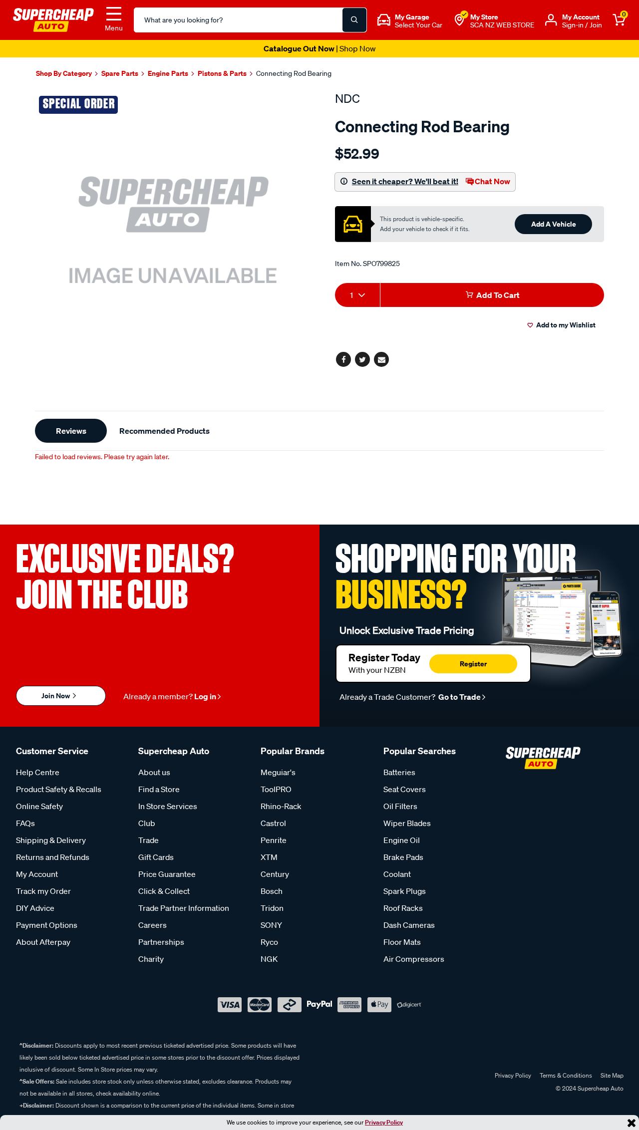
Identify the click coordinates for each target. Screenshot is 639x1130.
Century (275, 874)
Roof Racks (403, 908)
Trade (148, 840)
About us (154, 772)
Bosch (272, 891)
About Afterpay (43, 942)
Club (146, 823)
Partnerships (161, 942)
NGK (269, 959)
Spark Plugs (404, 891)
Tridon (272, 908)
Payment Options (46, 925)
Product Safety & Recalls (58, 789)
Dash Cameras (409, 925)
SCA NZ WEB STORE (502, 24)
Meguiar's (278, 772)
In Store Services (167, 806)
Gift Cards (156, 857)
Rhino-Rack (281, 806)
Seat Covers (404, 789)
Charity (151, 959)
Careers (152, 925)
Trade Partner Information (183, 908)
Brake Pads (403, 857)
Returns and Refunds (52, 857)
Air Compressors (413, 959)
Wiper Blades (407, 823)
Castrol (273, 823)
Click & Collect (164, 891)
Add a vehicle (553, 224)
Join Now (56, 695)
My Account (37, 874)
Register (473, 663)
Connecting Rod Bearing (293, 73)
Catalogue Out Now (320, 48)
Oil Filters (400, 806)
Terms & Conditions (566, 1075)
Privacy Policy (384, 1122)
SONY (271, 925)
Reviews (71, 431)
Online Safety (39, 806)
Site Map (612, 1075)
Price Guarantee (167, 874)
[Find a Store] (459, 19)
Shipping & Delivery (51, 840)
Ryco (269, 942)
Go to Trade (459, 697)
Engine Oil (401, 840)
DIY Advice (35, 908)
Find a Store (159, 789)
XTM (269, 857)
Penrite (274, 840)
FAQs (25, 823)
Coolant (397, 874)
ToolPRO (276, 789)
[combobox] (357, 295)
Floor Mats (402, 942)
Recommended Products (164, 431)
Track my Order (43, 891)
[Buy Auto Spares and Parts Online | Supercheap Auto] (53, 19)
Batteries (399, 772)
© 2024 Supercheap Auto (589, 1088)
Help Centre (37, 772)
